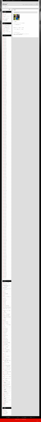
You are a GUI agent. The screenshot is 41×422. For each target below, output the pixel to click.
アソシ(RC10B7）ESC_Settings (6, 20)
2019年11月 (5, 147)
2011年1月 (5, 220)
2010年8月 (5, 227)
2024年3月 (5, 78)
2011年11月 (5, 206)
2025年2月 (5, 62)
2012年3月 (5, 200)
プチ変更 (5, 14)
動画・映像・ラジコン (6, 385)
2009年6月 (5, 246)
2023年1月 (5, 98)
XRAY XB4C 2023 (6, 339)
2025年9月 (5, 52)
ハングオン (5, 354)
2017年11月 (5, 177)
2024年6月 (5, 74)
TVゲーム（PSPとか (6, 323)
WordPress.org (5, 413)
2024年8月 (5, 71)
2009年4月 (5, 249)
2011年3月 (5, 217)
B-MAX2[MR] (5, 287)
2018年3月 (5, 174)
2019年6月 (5, 154)
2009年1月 (5, 253)
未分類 (4, 403)
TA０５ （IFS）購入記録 (7, 314)
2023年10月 (5, 85)
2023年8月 (5, 88)
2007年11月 (5, 273)
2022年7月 (5, 107)
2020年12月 (5, 131)
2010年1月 (5, 237)
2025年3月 (5, 61)
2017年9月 (5, 180)
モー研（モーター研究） (6, 362)
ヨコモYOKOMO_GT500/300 (7, 365)
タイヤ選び (5, 348)
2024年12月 (5, 65)
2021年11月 (5, 117)
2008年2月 (5, 269)
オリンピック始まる (6, 31)
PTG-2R (5, 298)
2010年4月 (5, 233)
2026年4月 (5, 42)
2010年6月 (5, 230)
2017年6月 (5, 184)
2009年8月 (5, 243)
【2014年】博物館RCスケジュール (25, 417)
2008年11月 (5, 256)
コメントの (5, 412)
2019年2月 (5, 160)
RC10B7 (5, 301)
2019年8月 (5, 151)
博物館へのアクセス (32, 417)
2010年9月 (5, 226)
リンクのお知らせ (6, 380)
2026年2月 (5, 45)
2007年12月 (5, 272)
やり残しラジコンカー (7, 4)
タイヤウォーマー (16, 12)
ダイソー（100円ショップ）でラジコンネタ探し (7, 351)
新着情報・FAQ (13, 0)
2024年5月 (5, 75)
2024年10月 (5, 68)
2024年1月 (5, 81)
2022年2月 (5, 114)
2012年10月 (5, 190)
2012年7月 (5, 194)
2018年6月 (5, 170)
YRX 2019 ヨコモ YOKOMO (7, 342)
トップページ (4, 0)
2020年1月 (5, 144)
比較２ (4, 30)
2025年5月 (5, 58)
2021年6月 (5, 124)
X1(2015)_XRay (5, 328)
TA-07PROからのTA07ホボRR (7, 307)
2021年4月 (5, 127)
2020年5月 (5, 141)
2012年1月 (5, 203)
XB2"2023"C (5, 332)
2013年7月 (5, 187)
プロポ (4, 357)
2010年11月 (5, 223)
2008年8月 (5, 260)
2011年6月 (5, 213)
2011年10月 (5, 207)
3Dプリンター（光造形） (6, 282)
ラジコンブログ (17, 0)
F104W (5, 292)
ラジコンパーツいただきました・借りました (7, 370)
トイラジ (5, 353)
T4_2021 (5, 304)
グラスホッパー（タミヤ (6, 345)
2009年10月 (5, 240)
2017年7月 (5, 183)
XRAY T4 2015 (5, 338)
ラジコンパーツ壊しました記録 (7, 371)
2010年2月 (5, 236)
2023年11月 (5, 84)
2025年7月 (5, 55)
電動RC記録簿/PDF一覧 (8, 0)
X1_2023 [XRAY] (6, 329)
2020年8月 (5, 137)
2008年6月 (5, 263)
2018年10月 (5, 164)
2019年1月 (5, 161)
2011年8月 (5, 210)
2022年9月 (5, 104)
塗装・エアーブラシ (6, 394)
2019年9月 (5, 150)
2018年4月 (5, 173)
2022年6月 (5, 108)
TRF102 (5, 320)
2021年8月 (5, 121)
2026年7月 (5, 38)
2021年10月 (5, 118)
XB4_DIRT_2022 (6, 335)
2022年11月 (5, 101)
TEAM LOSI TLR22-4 (6, 315)
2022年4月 (5, 111)
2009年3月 (5, 250)
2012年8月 (5, 193)
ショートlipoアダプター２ (7, 13)
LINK (20, 0)
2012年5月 (5, 197)
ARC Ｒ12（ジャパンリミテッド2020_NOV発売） (7, 285)
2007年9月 (5, 276)
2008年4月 (5, 266)
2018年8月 (5, 167)
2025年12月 (5, 48)
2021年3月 (5, 128)
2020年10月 (5, 134)
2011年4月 (5, 216)
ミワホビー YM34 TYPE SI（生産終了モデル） (7, 360)
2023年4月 (5, 94)
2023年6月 (5, 91)
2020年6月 (5, 140)
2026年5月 (5, 41)
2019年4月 (5, 157)
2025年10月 (5, 51)
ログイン (5, 409)
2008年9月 (5, 259)
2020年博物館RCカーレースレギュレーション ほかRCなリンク (13, 417)
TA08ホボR (5, 312)
